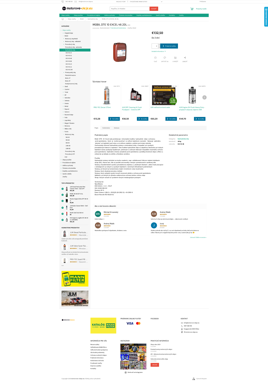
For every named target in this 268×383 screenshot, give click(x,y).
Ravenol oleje (69, 115)
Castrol (67, 89)
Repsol (67, 109)
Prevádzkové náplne (69, 163)
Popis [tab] (96, 128)
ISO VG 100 (69, 70)
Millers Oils (68, 129)
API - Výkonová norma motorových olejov (163, 354)
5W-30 (68, 137)
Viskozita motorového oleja (159, 359)
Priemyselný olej (70, 72)
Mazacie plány (121, 2)
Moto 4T (67, 81)
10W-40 (68, 146)
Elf (65, 95)
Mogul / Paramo (69, 123)
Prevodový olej (70, 44)
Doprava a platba (95, 366)
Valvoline (67, 98)
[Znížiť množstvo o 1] (159, 47)
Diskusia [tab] (116, 128)
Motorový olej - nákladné (73, 41)
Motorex (67, 126)
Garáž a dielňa (67, 174)
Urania (67, 103)
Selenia (67, 101)
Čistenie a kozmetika (69, 168)
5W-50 (68, 143)
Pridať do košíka (170, 46)
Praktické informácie (97, 358)
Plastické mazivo (70, 75)
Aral (66, 157)
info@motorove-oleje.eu (191, 323)
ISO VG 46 (69, 58)
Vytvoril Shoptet (201, 379)
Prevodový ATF (70, 154)
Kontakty (93, 369)
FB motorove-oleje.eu (191, 332)
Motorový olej (69, 134)
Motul (66, 106)
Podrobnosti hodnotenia (118, 28)
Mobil (66, 36)
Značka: (132, 28)
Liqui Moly (68, 120)
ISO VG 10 (69, 64)
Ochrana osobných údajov (98, 355)
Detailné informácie (158, 51)
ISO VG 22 (69, 67)
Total (66, 92)
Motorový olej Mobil (71, 39)
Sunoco (67, 112)
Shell (66, 87)
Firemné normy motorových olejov (161, 349)
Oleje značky (67, 30)
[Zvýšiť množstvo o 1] (159, 45)
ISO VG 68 (69, 61)
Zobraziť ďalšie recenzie (198, 237)
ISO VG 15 (69, 53)
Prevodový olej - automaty (73, 47)
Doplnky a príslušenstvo (70, 171)
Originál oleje (69, 33)
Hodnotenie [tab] (106, 128)
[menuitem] (65, 15)
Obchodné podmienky (97, 352)
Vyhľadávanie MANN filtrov (138, 2)
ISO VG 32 (69, 56)
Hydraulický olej (70, 50)
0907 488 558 (188, 326)
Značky (65, 177)
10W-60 (68, 149)
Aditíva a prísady (68, 165)
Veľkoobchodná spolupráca (99, 350)
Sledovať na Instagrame (135, 372)
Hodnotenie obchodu (97, 361)
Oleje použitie (67, 160)
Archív (154, 365)
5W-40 (68, 140)
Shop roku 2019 (155, 345)
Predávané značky (96, 363)
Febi (66, 118)
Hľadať (153, 9)
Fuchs (66, 132)
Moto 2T (67, 78)
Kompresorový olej (71, 84)
